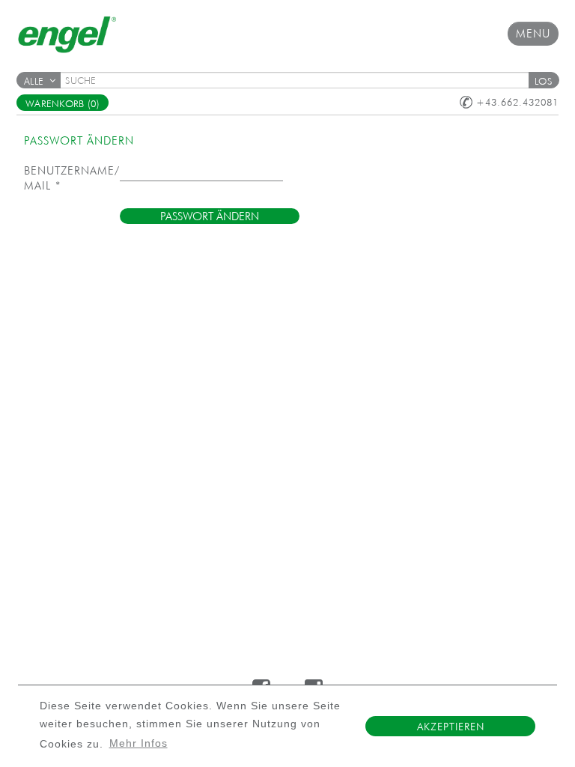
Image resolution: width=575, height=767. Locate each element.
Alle (33, 81)
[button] (543, 80)
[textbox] (299, 80)
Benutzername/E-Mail (72, 177)
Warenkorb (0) (62, 103)
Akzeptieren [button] (450, 726)
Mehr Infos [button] (138, 743)
